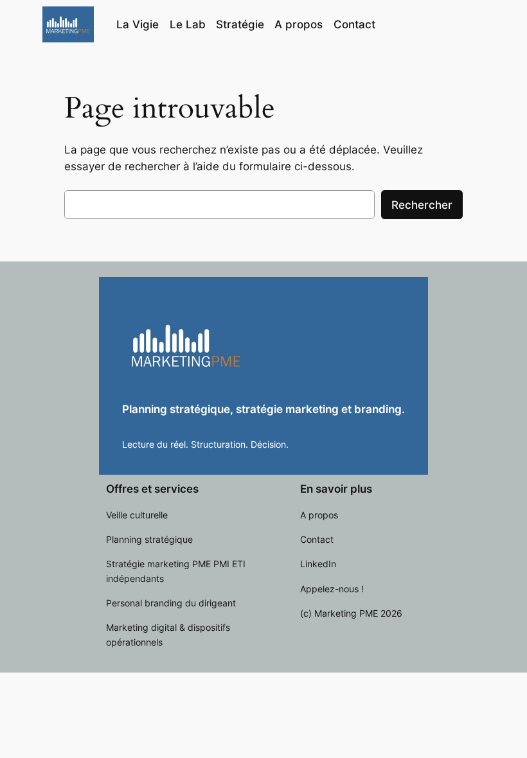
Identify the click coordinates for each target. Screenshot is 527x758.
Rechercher (421, 204)
